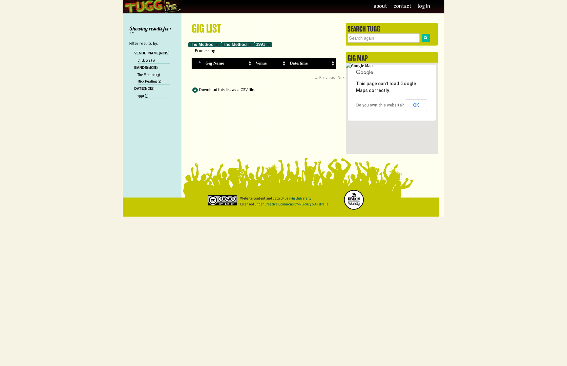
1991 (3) (143, 95)
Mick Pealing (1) (149, 81)
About (380, 6)
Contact (402, 6)
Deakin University (297, 198)
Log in (424, 6)
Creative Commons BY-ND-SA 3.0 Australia (296, 204)
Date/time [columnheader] (299, 63)
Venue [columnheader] (261, 63)
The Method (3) (148, 74)
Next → (344, 77)
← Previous (324, 77)
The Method (202, 44)
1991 (260, 44)
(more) (164, 53)
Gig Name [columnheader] (214, 63)
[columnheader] (197, 63)
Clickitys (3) (146, 60)
